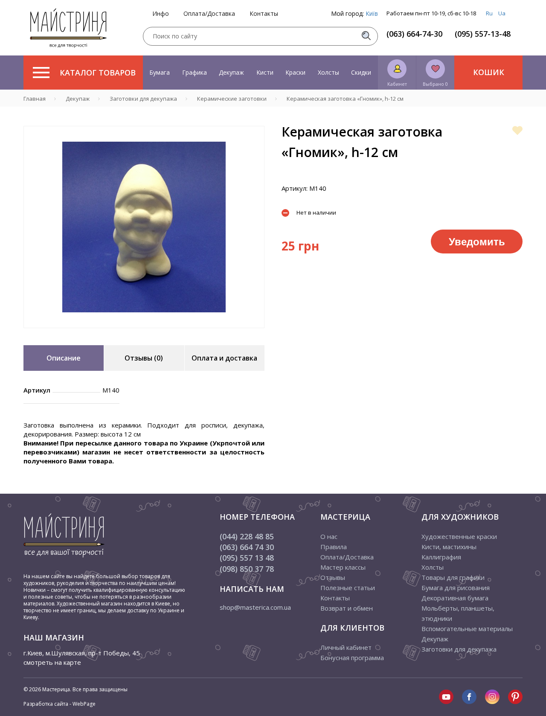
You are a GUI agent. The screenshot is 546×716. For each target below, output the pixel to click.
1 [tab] (144, 334)
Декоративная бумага (454, 598)
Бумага (159, 72)
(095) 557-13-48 (483, 34)
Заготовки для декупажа (459, 649)
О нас (328, 536)
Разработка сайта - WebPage (59, 703)
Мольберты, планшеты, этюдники (457, 613)
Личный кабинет (346, 647)
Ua (501, 13)
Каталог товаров (98, 72)
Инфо (160, 14)
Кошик (488, 72)
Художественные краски (459, 536)
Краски (295, 72)
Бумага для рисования (455, 587)
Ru (489, 13)
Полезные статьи (347, 587)
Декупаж (231, 72)
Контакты (264, 14)
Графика (194, 72)
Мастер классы (343, 567)
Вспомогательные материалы (467, 628)
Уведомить (477, 241)
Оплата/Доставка (209, 14)
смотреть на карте (52, 662)
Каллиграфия (441, 557)
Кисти (264, 72)
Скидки (361, 72)
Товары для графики (453, 577)
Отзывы (332, 577)
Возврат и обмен (346, 608)
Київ (372, 13)
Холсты (328, 72)
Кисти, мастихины (448, 546)
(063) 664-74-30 (414, 34)
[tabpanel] (144, 227)
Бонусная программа (352, 657)
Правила (333, 546)
